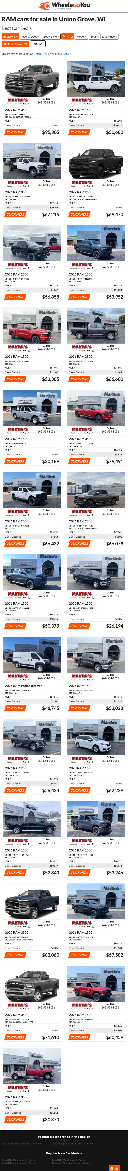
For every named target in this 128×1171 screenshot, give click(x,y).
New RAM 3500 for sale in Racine (69, 1160)
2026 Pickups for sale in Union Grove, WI (72, 1143)
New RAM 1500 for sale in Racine (19, 1160)
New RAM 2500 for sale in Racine (19, 1163)
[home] (64, 6)
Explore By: (10, 36)
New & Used (30, 36)
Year (94, 36)
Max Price (109, 36)
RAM (69, 36)
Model (81, 36)
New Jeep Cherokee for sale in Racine (71, 1163)
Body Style (50, 36)
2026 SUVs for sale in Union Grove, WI (21, 1143)
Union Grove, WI (17, 44)
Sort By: (37, 44)
